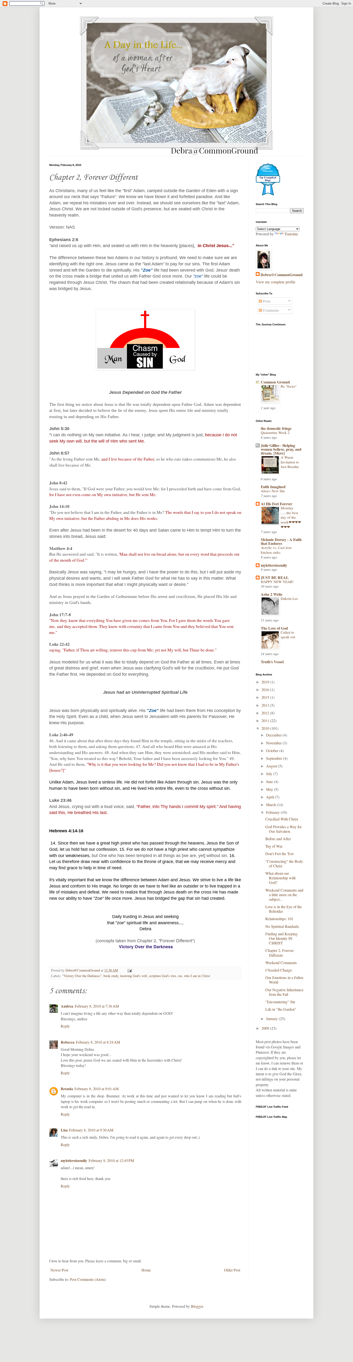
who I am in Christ (197, 975)
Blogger (197, 1306)
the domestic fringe (276, 428)
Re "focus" (289, 386)
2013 (266, 705)
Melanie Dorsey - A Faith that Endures (281, 541)
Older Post (232, 1269)
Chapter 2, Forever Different (279, 952)
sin (180, 975)
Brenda (67, 1088)
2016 (266, 689)
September (274, 758)
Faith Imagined (273, 486)
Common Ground (275, 382)
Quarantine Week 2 (275, 432)
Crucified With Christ (281, 818)
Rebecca (67, 1042)
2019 (266, 681)
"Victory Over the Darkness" (82, 975)
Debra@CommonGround (282, 274)
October (272, 750)
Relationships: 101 (279, 918)
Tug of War (273, 846)
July (269, 773)
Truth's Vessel (272, 661)
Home (146, 1269)
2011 (266, 720)
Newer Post (59, 1269)
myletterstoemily (74, 1160)
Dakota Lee (289, 598)
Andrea (67, 1006)
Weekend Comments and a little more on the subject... (284, 895)
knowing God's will (133, 975)
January (272, 1018)
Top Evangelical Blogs (267, 179)
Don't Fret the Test (279, 853)
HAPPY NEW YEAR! (277, 581)
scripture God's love (162, 975)
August (272, 765)
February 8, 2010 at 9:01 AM (96, 1088)
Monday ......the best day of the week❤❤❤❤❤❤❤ (291, 517)
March (271, 804)
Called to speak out (288, 634)
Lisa (64, 1130)
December (274, 734)
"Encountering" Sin (280, 1001)
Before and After (278, 838)
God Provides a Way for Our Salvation (283, 829)
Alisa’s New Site (273, 490)
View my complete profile (275, 281)
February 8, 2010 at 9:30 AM (91, 1129)
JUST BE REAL (275, 577)
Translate (291, 233)
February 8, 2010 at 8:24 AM (98, 1042)
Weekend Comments (281, 962)
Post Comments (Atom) (88, 1279)
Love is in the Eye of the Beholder (283, 909)
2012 (266, 712)
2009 (266, 1028)
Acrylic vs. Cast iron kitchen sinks (276, 550)
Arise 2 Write (271, 594)
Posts (266, 301)
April (270, 796)
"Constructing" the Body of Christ (284, 863)
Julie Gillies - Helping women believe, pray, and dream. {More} (281, 449)
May (270, 789)
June (270, 781)
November (274, 742)
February (273, 812)
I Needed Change (278, 970)
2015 (266, 697)
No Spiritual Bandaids (282, 926)
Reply (65, 1025)
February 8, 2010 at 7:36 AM (97, 1006)
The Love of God (274, 628)
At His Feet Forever (276, 503)
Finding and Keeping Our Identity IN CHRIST (281, 938)
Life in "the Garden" (280, 1009)
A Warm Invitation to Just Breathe (290, 462)
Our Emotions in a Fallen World (284, 980)
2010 (266, 728)
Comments (270, 310)
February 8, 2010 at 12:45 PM (111, 1160)
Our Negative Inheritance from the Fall (284, 992)
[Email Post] (129, 970)
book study (110, 975)
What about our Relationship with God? (280, 878)
